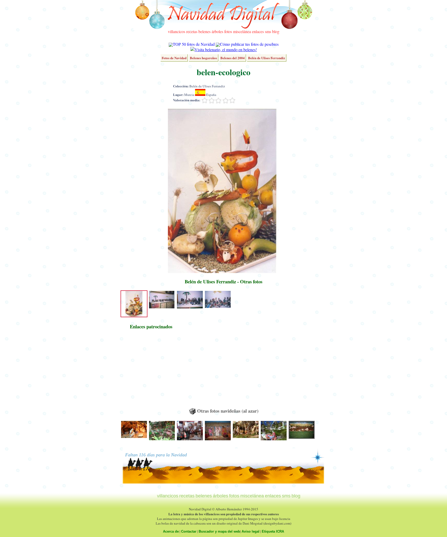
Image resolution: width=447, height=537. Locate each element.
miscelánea (242, 31)
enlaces (258, 31)
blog (275, 31)
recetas (191, 31)
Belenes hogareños (203, 57)
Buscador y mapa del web (219, 531)
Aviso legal (250, 531)
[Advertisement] (151, 371)
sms (268, 31)
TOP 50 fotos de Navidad (194, 44)
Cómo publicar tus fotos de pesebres (249, 44)
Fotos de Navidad (174, 57)
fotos (228, 31)
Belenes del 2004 (232, 57)
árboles (217, 31)
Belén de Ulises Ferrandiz (266, 57)
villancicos (176, 31)
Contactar (188, 531)
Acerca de (171, 531)
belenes (204, 31)
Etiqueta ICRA (273, 531)
